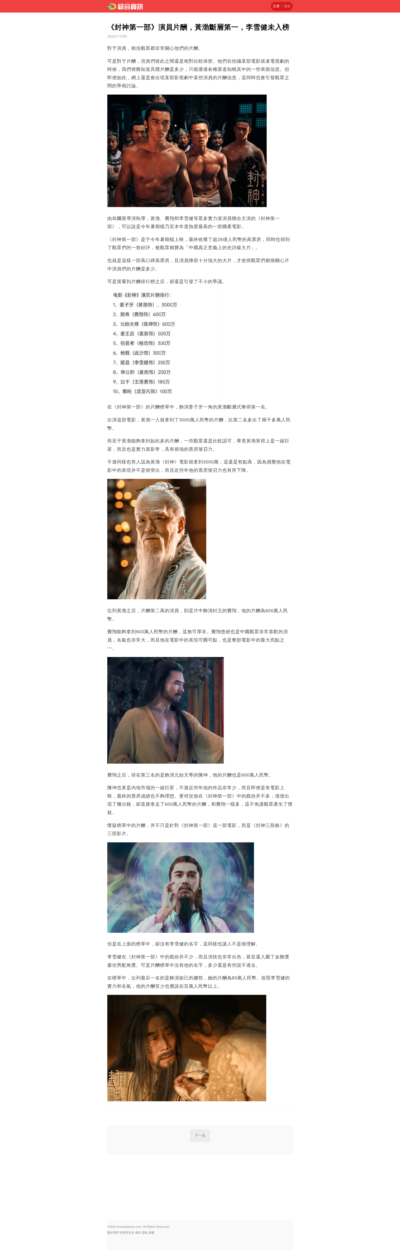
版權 (151, 1232)
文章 (276, 6)
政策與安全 (127, 1232)
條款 (138, 1232)
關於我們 (113, 1232)
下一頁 (200, 1135)
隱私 (145, 1232)
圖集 (287, 6)
